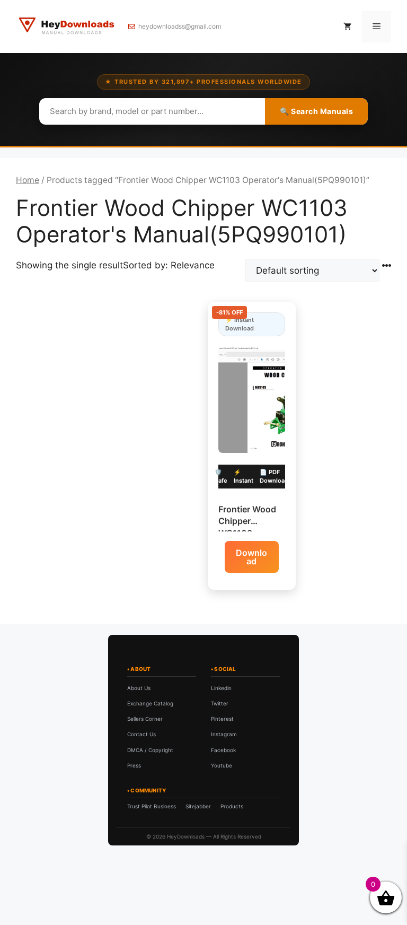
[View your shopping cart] (347, 26)
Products (231, 806)
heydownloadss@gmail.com (179, 26)
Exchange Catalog (150, 703)
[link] (121, 873)
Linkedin (221, 688)
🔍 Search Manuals (316, 111)
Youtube (221, 765)
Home (27, 180)
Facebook (223, 750)
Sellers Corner (145, 718)
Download (251, 556)
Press (134, 765)
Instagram (224, 734)
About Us (139, 688)
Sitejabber (198, 806)
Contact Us (141, 734)
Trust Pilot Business (151, 806)
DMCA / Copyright (150, 750)
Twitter (219, 703)
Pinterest (222, 718)
